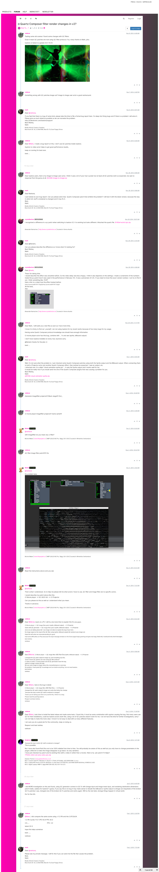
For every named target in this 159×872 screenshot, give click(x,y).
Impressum (147, 2)
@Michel (32, 622)
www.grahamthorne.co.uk (43, 759)
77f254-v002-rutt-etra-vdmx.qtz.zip (38, 755)
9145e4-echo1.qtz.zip (123, 222)
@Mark (31, 144)
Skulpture (28, 740)
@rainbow (32, 113)
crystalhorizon (29, 219)
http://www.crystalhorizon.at (47, 229)
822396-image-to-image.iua (57, 178)
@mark (31, 270)
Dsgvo (139, 2)
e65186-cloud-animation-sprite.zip (37, 376)
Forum (17, 12)
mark (26, 110)
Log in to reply (135, 28)
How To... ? (25, 28)
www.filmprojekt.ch (40, 438)
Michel (27, 428)
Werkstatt (34, 12)
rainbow (27, 33)
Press (133, 2)
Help (25, 12)
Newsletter (47, 12)
